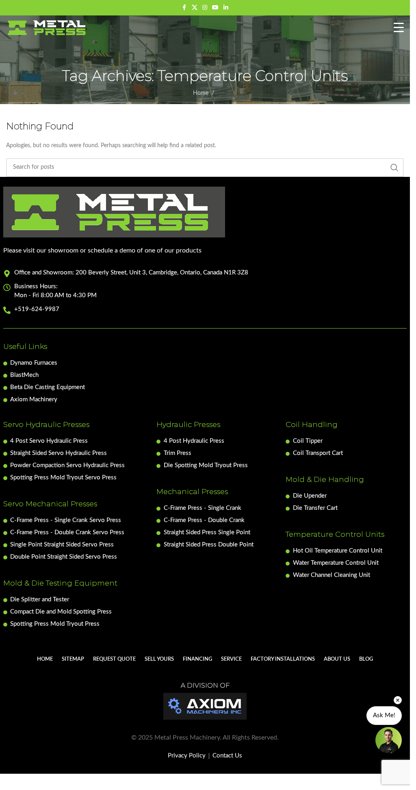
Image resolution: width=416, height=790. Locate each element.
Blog (366, 659)
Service (231, 659)
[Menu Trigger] (399, 28)
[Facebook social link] (184, 7)
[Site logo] (47, 27)
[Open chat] (388, 740)
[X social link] (194, 7)
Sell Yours (159, 659)
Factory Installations (283, 659)
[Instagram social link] (205, 7)
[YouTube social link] (215, 7)
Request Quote (114, 659)
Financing (197, 659)
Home (200, 93)
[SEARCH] (394, 167)
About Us (337, 659)
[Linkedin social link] (226, 7)
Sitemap (73, 659)
